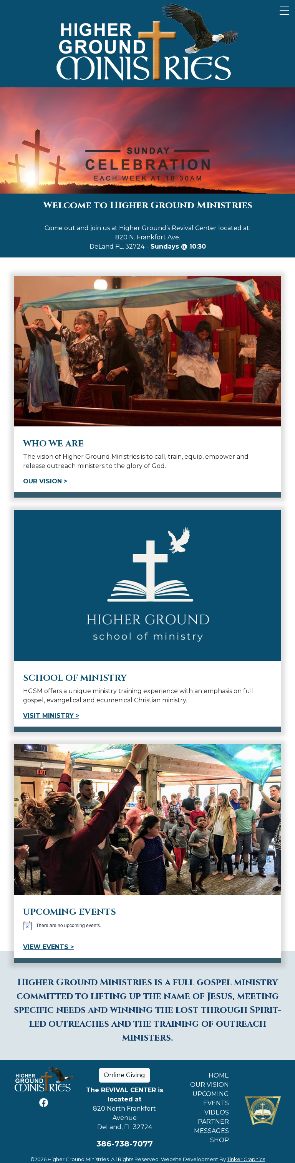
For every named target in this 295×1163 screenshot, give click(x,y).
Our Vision (209, 1084)
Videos (216, 1112)
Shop (219, 1140)
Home (219, 1075)
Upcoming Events (210, 1098)
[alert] (147, 925)
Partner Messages (211, 1126)
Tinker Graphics (246, 1159)
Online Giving (124, 1075)
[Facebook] (43, 1102)
